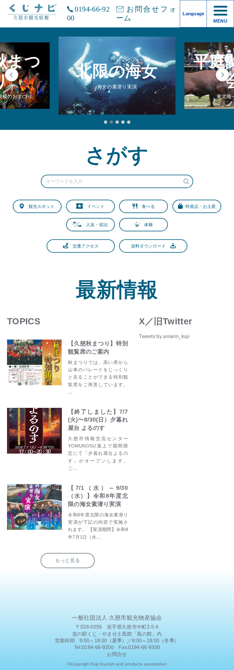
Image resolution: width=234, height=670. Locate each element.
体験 (146, 224)
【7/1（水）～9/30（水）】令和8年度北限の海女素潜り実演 (98, 496)
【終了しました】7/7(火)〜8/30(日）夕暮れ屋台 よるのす (98, 419)
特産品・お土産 (199, 206)
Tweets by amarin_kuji (164, 336)
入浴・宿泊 (94, 224)
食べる (146, 206)
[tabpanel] (117, 76)
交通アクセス (83, 246)
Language (193, 13)
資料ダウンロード (150, 246)
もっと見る (67, 560)
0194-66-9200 (88, 13)
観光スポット (39, 206)
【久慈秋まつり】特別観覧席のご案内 (98, 347)
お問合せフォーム (146, 13)
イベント (94, 206)
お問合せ (117, 654)
